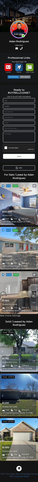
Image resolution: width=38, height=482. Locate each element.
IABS (20, 168)
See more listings (10, 315)
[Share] (34, 185)
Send (19, 156)
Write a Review (25, 77)
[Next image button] (2, 204)
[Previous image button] (35, 204)
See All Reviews (13, 77)
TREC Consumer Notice (19, 476)
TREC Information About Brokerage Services (19, 474)
